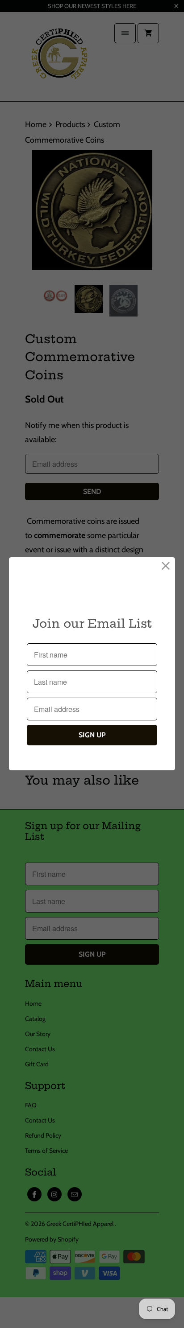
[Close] (166, 566)
